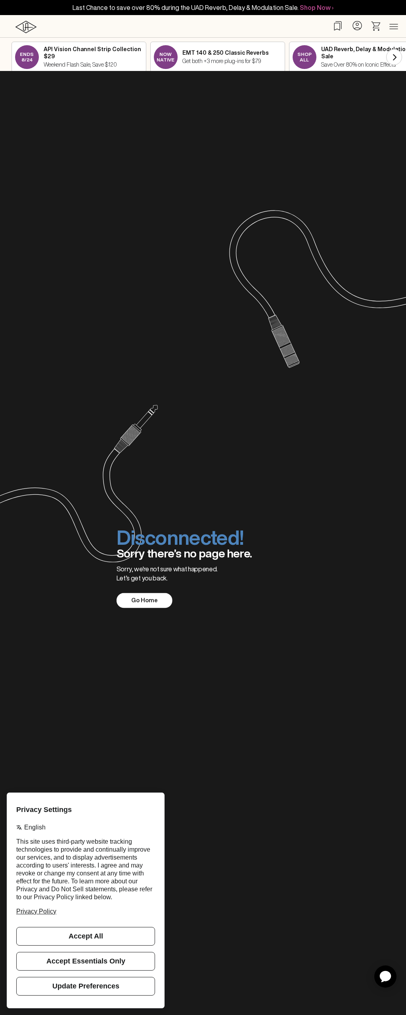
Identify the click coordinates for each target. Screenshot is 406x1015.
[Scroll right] (394, 57)
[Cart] (376, 26)
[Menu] (393, 27)
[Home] (26, 27)
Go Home (144, 600)
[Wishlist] (338, 26)
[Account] (357, 25)
